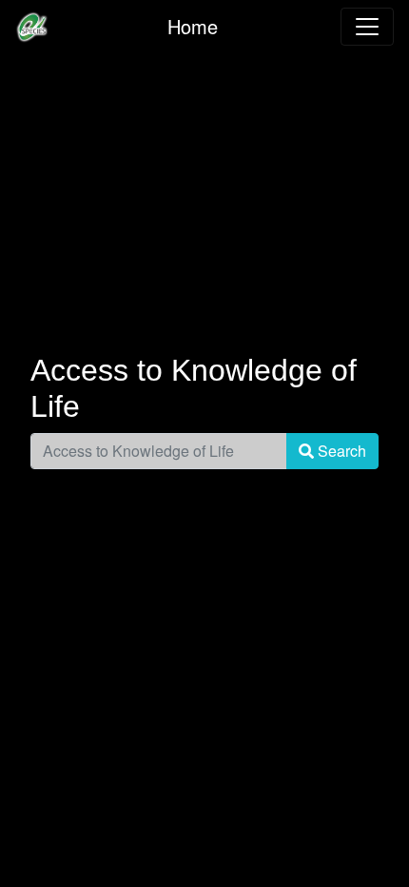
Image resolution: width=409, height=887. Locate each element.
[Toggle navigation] (367, 27)
